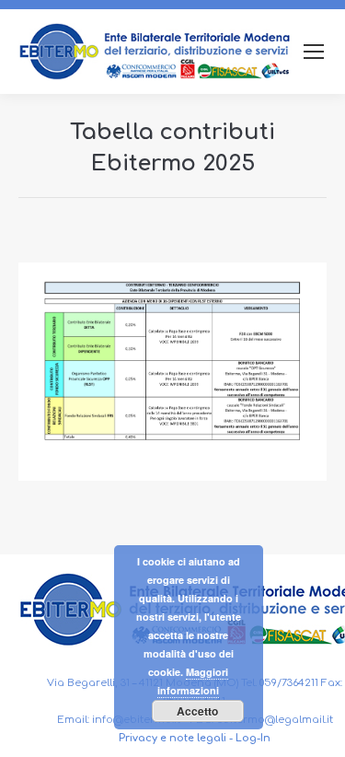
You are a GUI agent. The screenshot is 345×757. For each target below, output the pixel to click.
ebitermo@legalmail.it (274, 720)
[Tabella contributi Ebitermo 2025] (172, 371)
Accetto (197, 711)
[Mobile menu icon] (314, 51)
